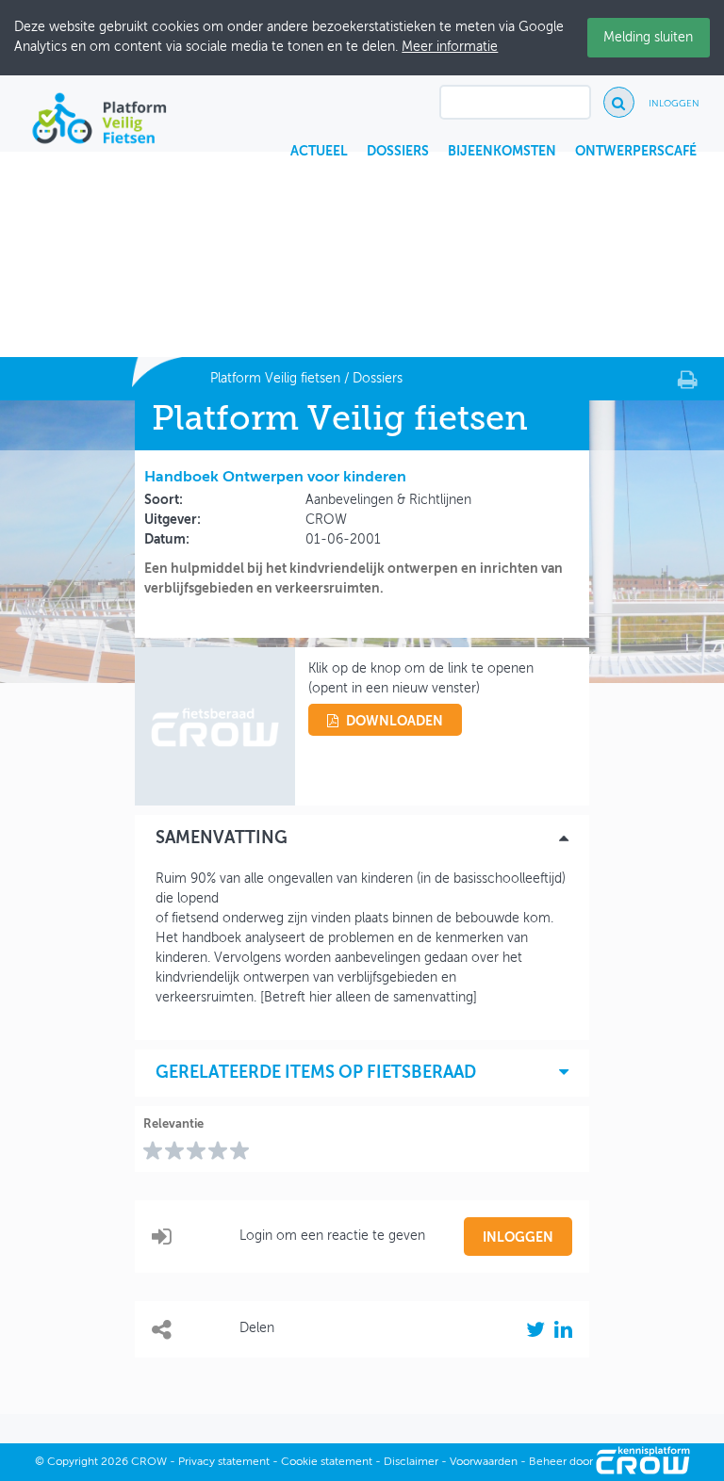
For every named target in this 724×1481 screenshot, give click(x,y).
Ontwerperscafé (636, 151)
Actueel (319, 151)
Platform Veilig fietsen (275, 378)
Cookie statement (326, 1462)
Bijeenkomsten (502, 151)
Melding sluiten (648, 37)
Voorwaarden (484, 1462)
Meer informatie (450, 47)
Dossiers (398, 151)
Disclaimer (411, 1462)
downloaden (394, 721)
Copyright (72, 1462)
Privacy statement (224, 1462)
